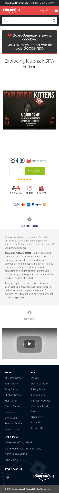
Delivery (35, 377)
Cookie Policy (38, 394)
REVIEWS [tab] (29, 318)
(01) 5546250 (11, 459)
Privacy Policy (38, 389)
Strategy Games (13, 394)
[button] (24, 179)
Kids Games (11, 400)
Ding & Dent (11, 417)
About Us (36, 422)
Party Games (11, 389)
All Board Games (14, 377)
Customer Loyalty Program (40, 409)
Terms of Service (13, 423)
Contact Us (37, 428)
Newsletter (36, 416)
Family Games (12, 383)
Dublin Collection (40, 383)
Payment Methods (40, 400)
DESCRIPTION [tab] (29, 226)
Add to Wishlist (48, 171)
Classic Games (12, 406)
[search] (29, 20)
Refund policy (12, 429)
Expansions (11, 412)
